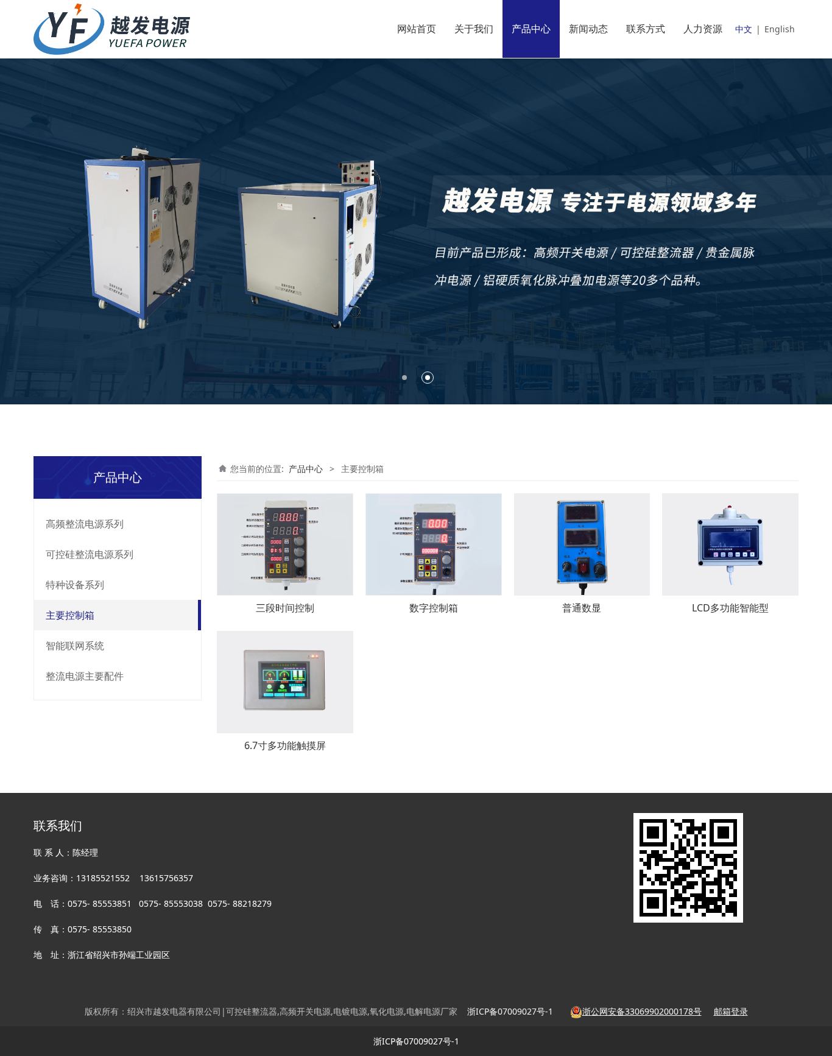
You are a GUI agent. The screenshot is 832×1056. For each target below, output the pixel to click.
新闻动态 (588, 28)
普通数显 (581, 607)
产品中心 (531, 28)
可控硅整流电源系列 (89, 554)
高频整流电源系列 (85, 523)
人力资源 (702, 28)
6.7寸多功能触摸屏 (285, 745)
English (779, 29)
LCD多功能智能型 (730, 607)
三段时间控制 (285, 607)
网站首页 (416, 28)
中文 (743, 29)
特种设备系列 (75, 584)
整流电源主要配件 (85, 676)
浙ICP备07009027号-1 (416, 1041)
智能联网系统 (75, 645)
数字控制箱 (433, 607)
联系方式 (645, 28)
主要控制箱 (70, 615)
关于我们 (473, 28)
